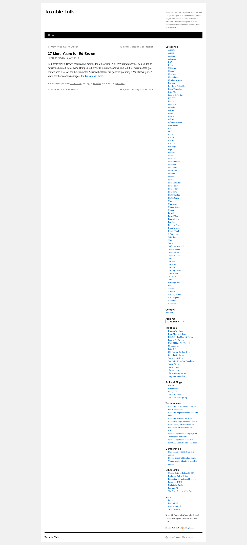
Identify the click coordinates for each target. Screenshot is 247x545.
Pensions (171, 222)
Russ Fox (169, 312)
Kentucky (172, 143)
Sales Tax (172, 237)
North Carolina (174, 194)
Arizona (171, 55)
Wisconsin (172, 300)
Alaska (171, 52)
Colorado (172, 74)
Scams (170, 243)
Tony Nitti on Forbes (176, 376)
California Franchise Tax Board (180, 418)
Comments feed (174, 506)
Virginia (171, 291)
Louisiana (172, 152)
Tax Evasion (75, 83)
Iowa (170, 128)
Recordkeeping (174, 228)
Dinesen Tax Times (175, 330)
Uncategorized (174, 282)
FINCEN (172, 98)
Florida (171, 101)
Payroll (171, 212)
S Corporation (173, 234)
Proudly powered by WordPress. (182, 537)
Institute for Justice (175, 485)
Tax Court (172, 258)
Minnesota (172, 167)
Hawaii (171, 113)
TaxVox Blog (173, 367)
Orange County (174, 206)
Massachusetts (174, 161)
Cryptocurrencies (175, 80)
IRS (169, 131)
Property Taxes (174, 225)
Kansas (171, 137)
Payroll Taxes (173, 216)
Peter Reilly (172, 349)
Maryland (172, 158)
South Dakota (173, 252)
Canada (171, 70)
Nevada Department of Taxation (180, 439)
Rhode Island (173, 231)
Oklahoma (172, 203)
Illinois (171, 116)
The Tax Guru (173, 370)
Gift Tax (171, 110)
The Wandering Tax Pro (177, 373)
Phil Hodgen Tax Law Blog (179, 352)
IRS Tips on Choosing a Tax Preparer (137, 46)
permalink (120, 83)
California (172, 67)
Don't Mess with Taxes (177, 334)
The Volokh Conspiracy (177, 397)
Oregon (171, 209)
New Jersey (173, 185)
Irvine (170, 134)
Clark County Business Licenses (181, 424)
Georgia (171, 107)
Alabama (171, 49)
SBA (170, 240)
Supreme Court (174, 255)
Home (51, 35)
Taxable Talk (59, 11)
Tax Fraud (172, 264)
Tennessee (172, 276)
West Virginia (173, 297)
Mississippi (172, 170)
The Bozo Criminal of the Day (180, 491)
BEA (170, 61)
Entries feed (173, 503)
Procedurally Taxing (176, 355)
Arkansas (172, 58)
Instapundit (172, 391)
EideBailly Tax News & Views (180, 337)
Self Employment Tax (176, 246)
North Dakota (173, 197)
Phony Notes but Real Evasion (63, 46)
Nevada (171, 179)
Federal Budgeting (175, 95)
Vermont (171, 288)
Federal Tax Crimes (176, 340)
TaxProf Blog (173, 364)
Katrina (171, 140)
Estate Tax (172, 92)
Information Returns (176, 122)
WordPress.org (174, 509)
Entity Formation (175, 89)
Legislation (172, 149)
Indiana (171, 119)
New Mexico (173, 188)
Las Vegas (172, 146)
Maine (170, 155)
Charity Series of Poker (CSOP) (181, 472)
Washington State (175, 294)
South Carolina (174, 249)
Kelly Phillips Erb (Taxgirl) (179, 343)
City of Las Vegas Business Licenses (183, 421)
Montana (171, 176)
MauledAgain (173, 346)
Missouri (171, 173)
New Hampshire (174, 182)
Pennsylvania (173, 219)
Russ (79, 57)
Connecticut (173, 77)
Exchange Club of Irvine (178, 476)
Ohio (170, 200)
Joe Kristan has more (92, 76)
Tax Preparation (174, 270)
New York (172, 191)
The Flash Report (175, 394)
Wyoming (172, 303)
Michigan (172, 164)
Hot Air (171, 385)
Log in (170, 500)
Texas (170, 279)
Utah (170, 285)
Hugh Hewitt (173, 388)
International (173, 125)
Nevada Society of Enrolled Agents (182, 457)
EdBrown (97, 83)
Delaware (172, 83)
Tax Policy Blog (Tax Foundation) (181, 361)
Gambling (172, 104)
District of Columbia (176, 86)
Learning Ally (173, 488)
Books (170, 64)
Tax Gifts (172, 267)
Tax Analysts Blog (175, 358)
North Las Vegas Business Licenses (182, 442)
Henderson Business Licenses (180, 427)
